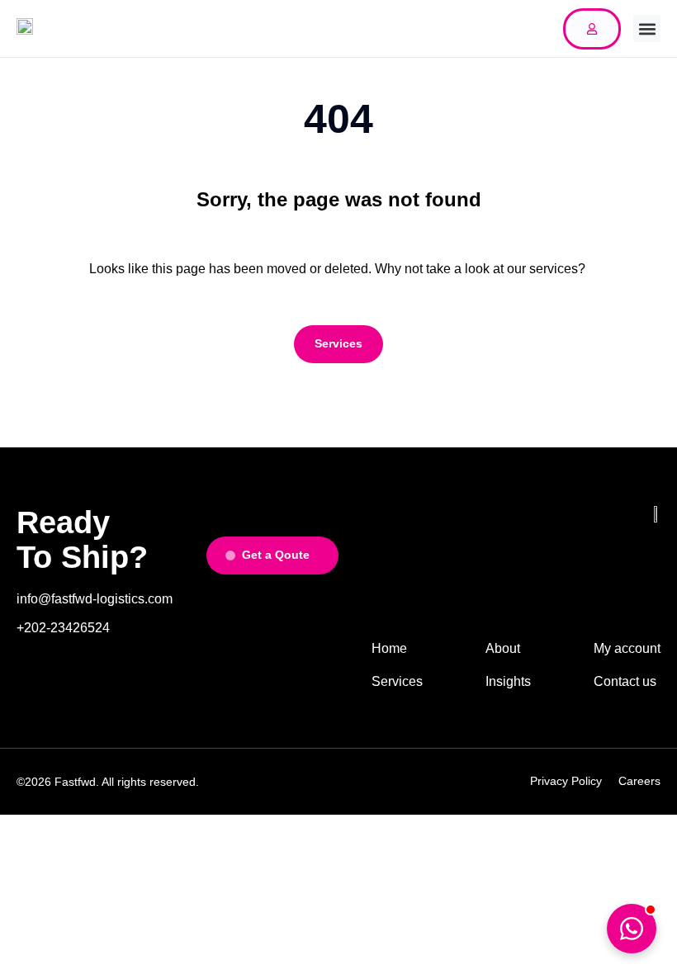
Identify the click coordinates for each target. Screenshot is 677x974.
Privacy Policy (566, 780)
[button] (646, 28)
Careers (639, 780)
